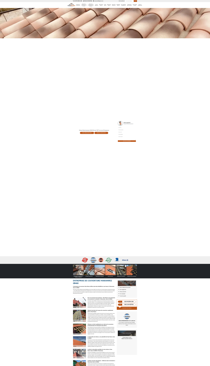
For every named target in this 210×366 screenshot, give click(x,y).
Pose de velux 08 (105, 5)
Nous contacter (101, 132)
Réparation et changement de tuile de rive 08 (84, 5)
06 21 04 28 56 (88, 1)
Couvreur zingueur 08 (96, 5)
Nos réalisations (86, 132)
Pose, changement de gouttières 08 (123, 5)
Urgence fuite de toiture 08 (113, 5)
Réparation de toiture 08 (109, 5)
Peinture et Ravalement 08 (140, 5)
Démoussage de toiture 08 (135, 5)
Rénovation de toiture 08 (101, 5)
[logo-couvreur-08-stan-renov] (71, 5)
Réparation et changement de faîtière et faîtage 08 (91, 5)
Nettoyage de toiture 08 (118, 5)
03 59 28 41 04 (78, 1)
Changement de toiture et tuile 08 (129, 5)
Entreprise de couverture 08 (78, 5)
